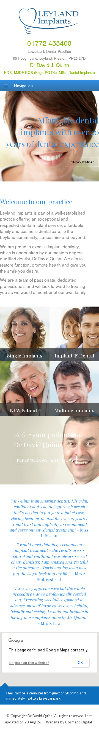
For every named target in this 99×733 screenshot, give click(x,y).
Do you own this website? (29, 663)
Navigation (23, 85)
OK (80, 662)
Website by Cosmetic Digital (69, 722)
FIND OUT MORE (82, 162)
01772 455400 (49, 43)
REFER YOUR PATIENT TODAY (45, 460)
